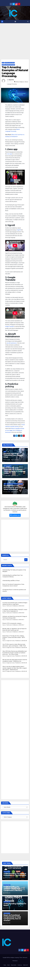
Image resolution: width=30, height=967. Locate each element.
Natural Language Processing (8, 64)
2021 (3, 62)
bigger (11, 430)
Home (5, 965)
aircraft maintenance (11, 343)
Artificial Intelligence (9, 62)
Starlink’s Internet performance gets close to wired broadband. (14, 487)
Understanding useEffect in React (11, 580)
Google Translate (9, 326)
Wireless (20, 483)
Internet (15, 483)
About (8, 965)
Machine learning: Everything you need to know (13, 455)
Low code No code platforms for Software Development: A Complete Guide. (14, 470)
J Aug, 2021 (7, 459)
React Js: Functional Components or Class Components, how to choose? (12, 917)
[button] (27, 21)
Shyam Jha (11, 79)
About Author (13, 965)
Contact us (20, 965)
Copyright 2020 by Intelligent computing (11, 957)
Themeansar (14, 960)
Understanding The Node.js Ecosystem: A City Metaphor (14, 874)
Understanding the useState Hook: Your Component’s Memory (12, 888)
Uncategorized (7, 871)
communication (10, 483)
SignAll (19, 229)
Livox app (9, 154)
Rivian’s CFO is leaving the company (12, 623)
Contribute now (15, 515)
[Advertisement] (15, 39)
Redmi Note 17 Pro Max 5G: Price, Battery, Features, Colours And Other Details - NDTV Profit (14, 637)
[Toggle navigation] (15, 22)
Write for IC (25, 965)
